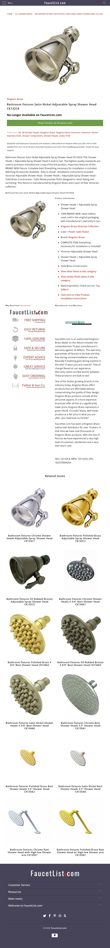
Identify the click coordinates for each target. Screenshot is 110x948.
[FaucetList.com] (55, 3)
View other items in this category (78, 271)
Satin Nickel (82, 231)
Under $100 (64, 135)
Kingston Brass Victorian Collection (73, 132)
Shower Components (32, 135)
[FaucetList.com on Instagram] (60, 916)
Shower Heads (51, 135)
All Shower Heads (30, 132)
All (19, 132)
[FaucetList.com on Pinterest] (55, 916)
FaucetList (24, 305)
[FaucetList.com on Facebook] (50, 916)
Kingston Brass (15, 99)
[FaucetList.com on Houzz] (65, 916)
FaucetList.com (58, 928)
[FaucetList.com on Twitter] (45, 916)
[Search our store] (105, 3)
